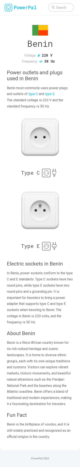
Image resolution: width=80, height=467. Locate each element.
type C (33, 94)
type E (49, 94)
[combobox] (61, 7)
